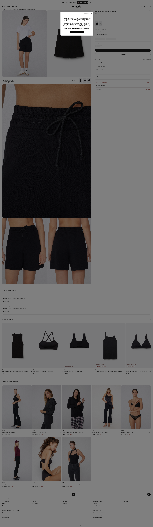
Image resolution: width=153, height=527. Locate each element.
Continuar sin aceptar (88, 13)
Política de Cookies (84, 25)
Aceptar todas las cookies (77, 32)
